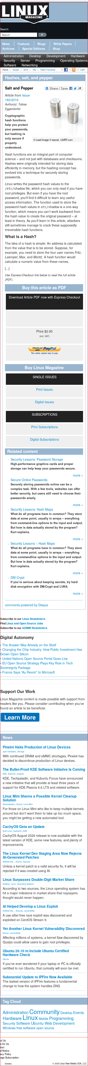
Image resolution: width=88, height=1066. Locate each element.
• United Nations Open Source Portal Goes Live (34, 658)
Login (82, 69)
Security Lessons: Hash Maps (32, 509)
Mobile (43, 1018)
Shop (56, 49)
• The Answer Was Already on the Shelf (28, 645)
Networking (30, 65)
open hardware (9, 751)
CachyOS (17, 831)
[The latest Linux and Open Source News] (73, 69)
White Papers (62, 44)
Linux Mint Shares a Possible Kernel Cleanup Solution (39, 798)
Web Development (59, 1023)
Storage (20, 751)
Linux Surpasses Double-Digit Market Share (38, 879)
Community (44, 1011)
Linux (13, 883)
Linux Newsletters (33, 619)
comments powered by (26, 605)
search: (4, 29)
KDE (5, 773)
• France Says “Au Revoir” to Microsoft (27, 672)
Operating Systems (74, 60)
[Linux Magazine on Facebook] (65, 69)
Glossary (8, 1063)
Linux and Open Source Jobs (24, 623)
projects (20, 773)
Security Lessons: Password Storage (37, 459)
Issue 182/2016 (17, 97)
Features (24, 44)
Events (78, 1012)
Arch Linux (7, 831)
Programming (45, 60)
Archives (8, 49)
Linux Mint (28, 804)
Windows (9, 1028)
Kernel (19, 804)
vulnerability (29, 910)
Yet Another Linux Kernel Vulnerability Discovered (44, 928)
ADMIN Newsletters (34, 628)
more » (78, 475)
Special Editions (33, 49)
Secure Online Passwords (29, 479)
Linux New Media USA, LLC (73, 1063)
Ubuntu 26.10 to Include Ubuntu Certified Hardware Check (36, 952)
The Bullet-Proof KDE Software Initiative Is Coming (44, 769)
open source (45, 1028)
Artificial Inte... (8, 861)
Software (10, 65)
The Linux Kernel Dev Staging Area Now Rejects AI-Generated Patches (42, 855)
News (6, 44)
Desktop (6, 883)
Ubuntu (6, 959)
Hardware (12, 1018)
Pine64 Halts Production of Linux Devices (37, 747)
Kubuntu (12, 773)
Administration (9, 804)
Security (26, 861)
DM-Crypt (17, 577)
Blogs (41, 44)
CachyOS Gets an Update (24, 826)
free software (25, 1027)
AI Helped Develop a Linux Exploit (30, 906)
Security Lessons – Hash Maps (33, 543)
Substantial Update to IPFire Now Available (37, 976)
